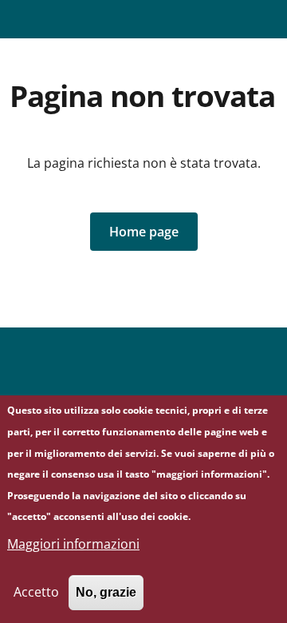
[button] (144, 231)
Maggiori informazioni (73, 544)
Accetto (36, 592)
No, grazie (106, 592)
